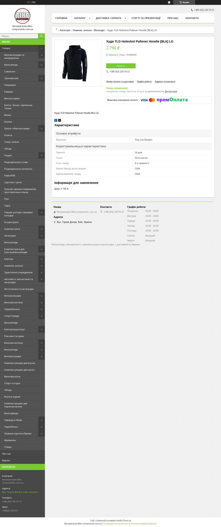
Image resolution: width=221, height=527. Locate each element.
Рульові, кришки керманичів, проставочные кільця (20, 190)
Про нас (6, 453)
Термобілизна (12, 309)
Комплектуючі (12, 228)
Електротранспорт (14, 329)
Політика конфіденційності (143, 524)
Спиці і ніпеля (11, 141)
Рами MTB (9, 175)
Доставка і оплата (108, 18)
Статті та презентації (146, 18)
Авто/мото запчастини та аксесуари (18, 281)
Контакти (192, 18)
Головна (61, 18)
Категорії (65, 30)
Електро (8, 258)
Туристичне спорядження (18, 272)
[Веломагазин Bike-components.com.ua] (22, 16)
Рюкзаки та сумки (14, 336)
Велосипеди (11, 64)
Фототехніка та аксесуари (18, 289)
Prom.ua (127, 520)
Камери (8, 91)
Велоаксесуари (12, 295)
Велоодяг (99, 30)
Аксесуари (10, 235)
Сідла (7, 205)
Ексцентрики (11, 222)
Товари (6, 48)
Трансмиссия (11, 78)
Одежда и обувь (13, 420)
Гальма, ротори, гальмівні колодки (18, 214)
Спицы (8, 446)
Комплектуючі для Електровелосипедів (15, 251)
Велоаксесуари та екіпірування (14, 56)
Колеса (8, 135)
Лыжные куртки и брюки (17, 433)
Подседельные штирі (16, 162)
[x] (59, 121)
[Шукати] (41, 36)
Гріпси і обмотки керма (17, 128)
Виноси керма (12, 98)
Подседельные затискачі (18, 168)
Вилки (7, 115)
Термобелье (11, 426)
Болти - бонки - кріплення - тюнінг (18, 107)
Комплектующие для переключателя (15, 405)
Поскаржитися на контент (116, 524)
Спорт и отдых (12, 383)
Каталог (80, 18)
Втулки (8, 121)
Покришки (10, 84)
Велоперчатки (12, 376)
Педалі (8, 155)
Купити (121, 65)
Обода (8, 148)
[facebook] (55, 121)
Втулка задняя (12, 396)
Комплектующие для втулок (19, 363)
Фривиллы (10, 440)
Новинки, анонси (13, 265)
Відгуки (6, 460)
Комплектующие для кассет (19, 369)
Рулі (6, 198)
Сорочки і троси (13, 182)
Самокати (9, 71)
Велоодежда (11, 413)
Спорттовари (11, 315)
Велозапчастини (13, 302)
